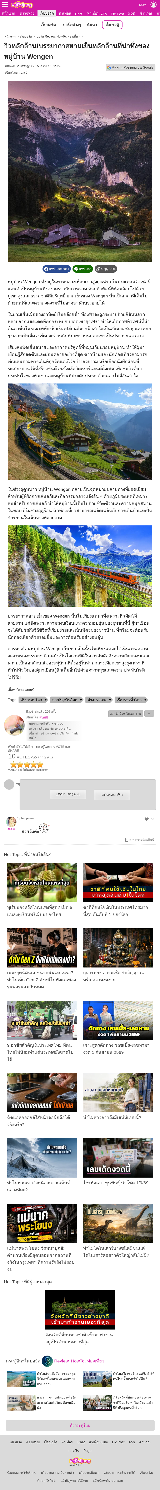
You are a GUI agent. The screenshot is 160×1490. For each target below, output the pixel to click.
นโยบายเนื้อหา (89, 1472)
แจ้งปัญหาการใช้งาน (74, 1480)
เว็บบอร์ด (47, 13)
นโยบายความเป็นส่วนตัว (57, 1472)
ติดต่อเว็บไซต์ (46, 1480)
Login (68, 794)
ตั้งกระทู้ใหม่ (80, 1425)
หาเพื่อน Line (97, 13)
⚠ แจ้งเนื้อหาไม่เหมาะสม (125, 713)
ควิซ (131, 13)
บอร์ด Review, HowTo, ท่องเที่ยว (58, 36)
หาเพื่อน (65, 13)
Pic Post (117, 14)
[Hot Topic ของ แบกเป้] (14, 734)
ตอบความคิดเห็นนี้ (141, 840)
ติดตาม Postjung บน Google (133, 67)
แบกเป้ (23, 72)
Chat (78, 14)
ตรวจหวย (27, 13)
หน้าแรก (8, 13)
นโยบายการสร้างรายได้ (119, 1472)
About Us (146, 1472)
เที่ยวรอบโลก (31, 700)
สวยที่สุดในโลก (64, 700)
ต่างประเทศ (97, 700)
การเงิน (74, 1450)
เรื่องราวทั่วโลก (129, 700)
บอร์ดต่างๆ (72, 25)
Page (87, 1450)
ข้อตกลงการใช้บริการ (21, 1472)
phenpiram (26, 818)
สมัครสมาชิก (112, 795)
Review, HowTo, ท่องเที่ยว (78, 1360)
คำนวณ (146, 13)
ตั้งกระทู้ (112, 25)
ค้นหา (92, 25)
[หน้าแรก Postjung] (22, 4)
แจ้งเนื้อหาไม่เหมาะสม (108, 1480)
